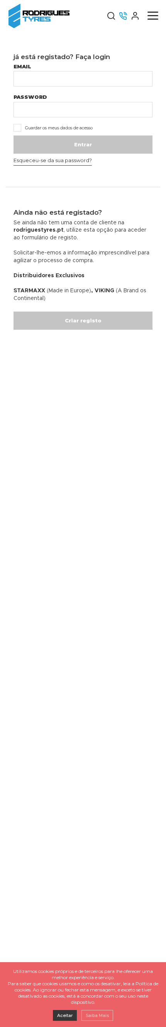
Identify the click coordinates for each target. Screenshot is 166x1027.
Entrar (83, 144)
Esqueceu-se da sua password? (53, 160)
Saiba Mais (97, 1015)
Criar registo (83, 320)
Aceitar (65, 1015)
